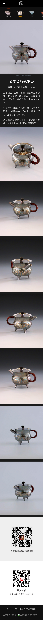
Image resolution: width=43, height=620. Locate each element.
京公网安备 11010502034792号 (30, 615)
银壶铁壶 (8, 16)
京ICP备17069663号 (9, 615)
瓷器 (32, 16)
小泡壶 (20, 16)
